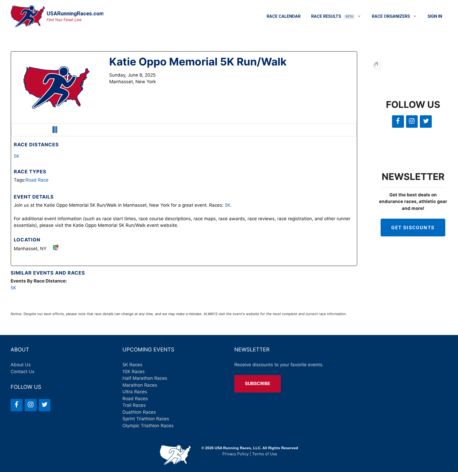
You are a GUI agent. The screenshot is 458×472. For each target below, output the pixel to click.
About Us (21, 364)
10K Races (133, 371)
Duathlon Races (139, 412)
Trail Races (134, 405)
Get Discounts (413, 227)
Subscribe (257, 383)
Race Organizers (391, 16)
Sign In (435, 16)
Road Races (135, 398)
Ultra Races (134, 391)
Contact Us (22, 371)
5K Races (132, 364)
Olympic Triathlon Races (148, 425)
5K (16, 156)
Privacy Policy (235, 453)
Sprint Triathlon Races (145, 418)
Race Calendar (284, 16)
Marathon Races (139, 385)
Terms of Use (264, 453)
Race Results (326, 16)
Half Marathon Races (144, 378)
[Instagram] (412, 121)
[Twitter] (426, 121)
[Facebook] (398, 121)
